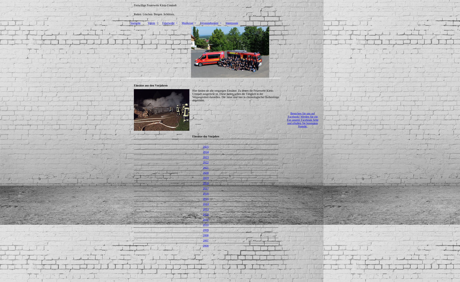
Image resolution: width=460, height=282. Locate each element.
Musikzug (187, 23)
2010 (206, 224)
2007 (206, 240)
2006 (206, 245)
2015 (206, 198)
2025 (206, 146)
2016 (206, 193)
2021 (206, 167)
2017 (206, 188)
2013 (206, 209)
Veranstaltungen (209, 23)
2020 (206, 172)
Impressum (232, 23)
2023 (206, 157)
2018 (206, 183)
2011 (205, 219)
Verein (151, 23)
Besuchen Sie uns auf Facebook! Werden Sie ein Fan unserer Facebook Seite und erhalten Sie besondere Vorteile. (302, 120)
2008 (206, 235)
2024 (206, 152)
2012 (206, 214)
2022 (206, 162)
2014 (206, 204)
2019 (206, 178)
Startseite (135, 23)
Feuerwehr (168, 23)
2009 (206, 230)
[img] (230, 10)
